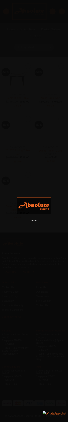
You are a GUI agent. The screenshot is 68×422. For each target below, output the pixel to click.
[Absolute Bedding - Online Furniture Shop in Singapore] (34, 205)
